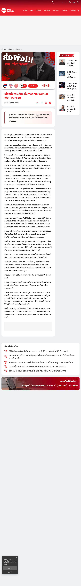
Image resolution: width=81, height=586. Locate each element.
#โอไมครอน (62, 386)
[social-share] (62, 2)
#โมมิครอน (72, 386)
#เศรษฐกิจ (25, 386)
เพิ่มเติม (5, 564)
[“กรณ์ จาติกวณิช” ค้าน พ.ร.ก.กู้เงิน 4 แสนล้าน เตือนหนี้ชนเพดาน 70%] (62, 85)
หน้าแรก (3, 49)
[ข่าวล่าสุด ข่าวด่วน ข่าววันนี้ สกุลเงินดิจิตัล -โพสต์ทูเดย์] (7, 10)
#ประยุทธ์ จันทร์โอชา (38, 386)
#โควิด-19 (52, 386)
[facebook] (42, 103)
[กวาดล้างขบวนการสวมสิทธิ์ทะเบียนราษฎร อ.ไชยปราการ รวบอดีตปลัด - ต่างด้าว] (62, 96)
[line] (50, 103)
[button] (78, 10)
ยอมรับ (10, 568)
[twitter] (46, 103)
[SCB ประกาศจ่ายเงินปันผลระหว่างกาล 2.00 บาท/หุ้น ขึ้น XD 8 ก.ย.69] (62, 73)
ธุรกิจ (9, 49)
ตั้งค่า (10, 572)
